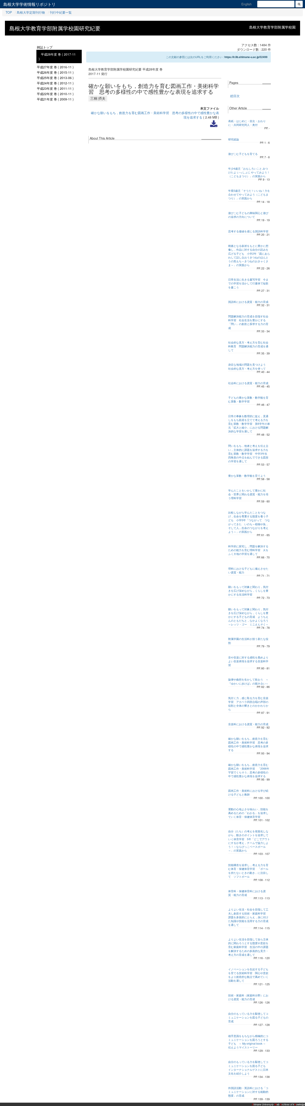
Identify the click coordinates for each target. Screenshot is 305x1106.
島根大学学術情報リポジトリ (29, 4)
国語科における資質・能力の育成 (248, 302)
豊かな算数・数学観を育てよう (247, 475)
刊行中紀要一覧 (61, 12)
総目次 (235, 96)
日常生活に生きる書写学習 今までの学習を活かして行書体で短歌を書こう (248, 283)
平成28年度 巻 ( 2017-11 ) (57, 56)
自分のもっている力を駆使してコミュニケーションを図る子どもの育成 (248, 1017)
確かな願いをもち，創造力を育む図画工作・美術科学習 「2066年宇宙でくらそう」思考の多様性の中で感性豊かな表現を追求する (248, 770)
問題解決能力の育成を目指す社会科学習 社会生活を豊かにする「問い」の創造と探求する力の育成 (248, 321)
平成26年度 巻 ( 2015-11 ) (55, 72)
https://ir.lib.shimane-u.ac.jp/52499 (245, 57)
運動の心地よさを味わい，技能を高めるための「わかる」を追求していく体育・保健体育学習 (248, 813)
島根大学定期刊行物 (31, 12)
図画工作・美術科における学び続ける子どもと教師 (248, 792)
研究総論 (233, 139)
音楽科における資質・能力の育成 (248, 724)
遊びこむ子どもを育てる (243, 154)
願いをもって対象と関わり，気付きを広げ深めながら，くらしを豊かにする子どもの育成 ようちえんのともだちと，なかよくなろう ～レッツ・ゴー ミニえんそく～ (249, 616)
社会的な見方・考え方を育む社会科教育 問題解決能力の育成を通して (248, 346)
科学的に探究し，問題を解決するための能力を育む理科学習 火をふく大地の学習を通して (248, 550)
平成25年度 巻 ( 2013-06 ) (55, 77)
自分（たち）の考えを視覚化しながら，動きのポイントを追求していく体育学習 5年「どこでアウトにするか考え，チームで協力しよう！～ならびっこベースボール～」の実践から (249, 840)
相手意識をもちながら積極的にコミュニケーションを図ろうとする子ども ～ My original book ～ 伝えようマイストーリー (248, 1041)
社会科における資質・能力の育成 (248, 383)
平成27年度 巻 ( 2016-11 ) (55, 67)
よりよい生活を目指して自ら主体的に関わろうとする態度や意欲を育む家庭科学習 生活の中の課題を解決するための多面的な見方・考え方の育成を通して (248, 946)
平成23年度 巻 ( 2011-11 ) (55, 88)
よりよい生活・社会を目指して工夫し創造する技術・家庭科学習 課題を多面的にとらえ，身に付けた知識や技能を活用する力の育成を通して (248, 917)
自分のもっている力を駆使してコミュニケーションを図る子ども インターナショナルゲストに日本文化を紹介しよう (248, 1067)
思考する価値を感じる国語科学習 (248, 231)
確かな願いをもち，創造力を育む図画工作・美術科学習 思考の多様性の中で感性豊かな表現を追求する (248, 744)
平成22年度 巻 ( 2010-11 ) (55, 94)
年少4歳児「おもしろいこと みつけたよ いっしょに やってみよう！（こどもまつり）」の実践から (249, 172)
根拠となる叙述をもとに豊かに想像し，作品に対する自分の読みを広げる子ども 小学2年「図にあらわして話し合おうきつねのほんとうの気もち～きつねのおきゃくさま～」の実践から (249, 255)
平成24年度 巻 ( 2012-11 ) (55, 83)
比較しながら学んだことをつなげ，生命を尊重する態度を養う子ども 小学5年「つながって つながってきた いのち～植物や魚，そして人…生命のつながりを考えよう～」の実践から (249, 521)
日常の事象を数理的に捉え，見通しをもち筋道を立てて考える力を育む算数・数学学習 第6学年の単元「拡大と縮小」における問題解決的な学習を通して (249, 423)
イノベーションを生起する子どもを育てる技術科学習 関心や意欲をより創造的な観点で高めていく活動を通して (248, 974)
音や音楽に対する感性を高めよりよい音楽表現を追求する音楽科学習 (248, 661)
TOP (9, 12)
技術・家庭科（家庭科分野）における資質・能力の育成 (248, 997)
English (246, 4)
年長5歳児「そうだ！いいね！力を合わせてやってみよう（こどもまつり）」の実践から (249, 194)
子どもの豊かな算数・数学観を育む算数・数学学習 (248, 399)
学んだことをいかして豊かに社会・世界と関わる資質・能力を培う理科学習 (248, 494)
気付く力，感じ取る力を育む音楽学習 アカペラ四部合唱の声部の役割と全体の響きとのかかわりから (248, 703)
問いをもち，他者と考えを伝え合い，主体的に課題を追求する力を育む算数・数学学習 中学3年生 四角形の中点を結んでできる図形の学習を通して (248, 453)
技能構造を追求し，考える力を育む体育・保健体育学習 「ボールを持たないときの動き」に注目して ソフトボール (248, 870)
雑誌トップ (44, 47)
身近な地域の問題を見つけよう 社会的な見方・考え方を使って (248, 366)
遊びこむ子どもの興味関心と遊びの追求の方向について (248, 215)
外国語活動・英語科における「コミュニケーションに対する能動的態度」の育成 (248, 1091)
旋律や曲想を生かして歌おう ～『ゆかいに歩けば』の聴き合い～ (248, 681)
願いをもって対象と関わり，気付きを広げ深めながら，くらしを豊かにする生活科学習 (248, 590)
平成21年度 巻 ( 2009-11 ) (55, 99)
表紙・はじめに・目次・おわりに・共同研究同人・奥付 (247, 123)
